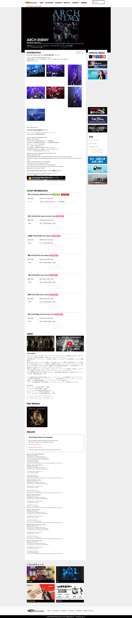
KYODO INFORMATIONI (32, 521)
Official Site (32, 397)
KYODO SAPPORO (31, 491)
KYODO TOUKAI (31, 506)
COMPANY (75, 3)
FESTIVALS (67, 3)
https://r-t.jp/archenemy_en (34, 444)
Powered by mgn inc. (80, 616)
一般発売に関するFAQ (94, 146)
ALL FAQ (97, 151)
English (79, 52)
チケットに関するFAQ (94, 140)
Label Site (46, 397)
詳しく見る (55, 183)
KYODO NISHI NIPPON (32, 537)
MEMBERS (84, 3)
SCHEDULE (58, 3)
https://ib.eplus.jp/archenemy (35, 447)
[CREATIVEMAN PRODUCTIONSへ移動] (27, 6)
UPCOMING (49, 3)
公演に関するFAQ (93, 143)
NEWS (41, 3)
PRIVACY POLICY (88, 611)
